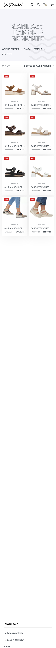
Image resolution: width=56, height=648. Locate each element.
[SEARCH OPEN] (32, 4)
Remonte (14, 101)
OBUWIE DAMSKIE (11, 49)
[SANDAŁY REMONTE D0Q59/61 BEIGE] (41, 127)
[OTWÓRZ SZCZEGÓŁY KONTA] (38, 4)
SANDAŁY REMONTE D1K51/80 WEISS (41, 187)
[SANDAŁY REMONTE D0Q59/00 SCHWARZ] (14, 168)
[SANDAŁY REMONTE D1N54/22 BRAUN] (14, 86)
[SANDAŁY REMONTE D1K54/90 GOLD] (41, 86)
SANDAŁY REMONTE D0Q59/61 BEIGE (41, 146)
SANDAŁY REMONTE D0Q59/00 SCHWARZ (14, 187)
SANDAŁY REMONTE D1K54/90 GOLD (41, 105)
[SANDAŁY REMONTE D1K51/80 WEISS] (41, 168)
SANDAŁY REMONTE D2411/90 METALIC (14, 228)
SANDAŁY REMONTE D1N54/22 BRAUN (14, 105)
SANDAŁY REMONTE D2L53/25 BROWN (14, 146)
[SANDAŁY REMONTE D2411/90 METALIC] (14, 209)
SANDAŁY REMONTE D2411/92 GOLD (41, 228)
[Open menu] (52, 4)
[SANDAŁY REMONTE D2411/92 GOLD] (41, 209)
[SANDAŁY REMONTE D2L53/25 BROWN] (14, 127)
